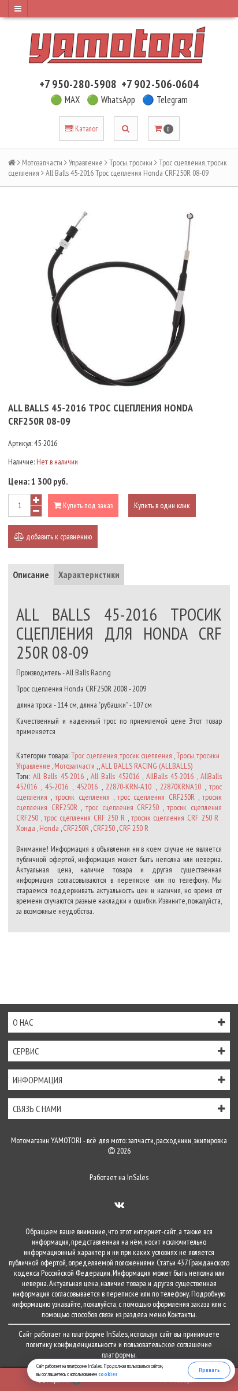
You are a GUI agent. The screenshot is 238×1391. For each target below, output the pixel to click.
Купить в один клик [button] (162, 505)
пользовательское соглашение (168, 1344)
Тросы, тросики (131, 162)
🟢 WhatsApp (111, 99)
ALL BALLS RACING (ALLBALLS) (146, 766)
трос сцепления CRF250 (122, 807)
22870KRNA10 (180, 786)
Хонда (25, 828)
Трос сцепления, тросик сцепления (121, 755)
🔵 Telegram (165, 99)
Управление (86, 162)
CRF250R (76, 828)
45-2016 (56, 786)
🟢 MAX (65, 99)
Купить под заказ (87, 505)
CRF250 (104, 828)
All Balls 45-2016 (58, 776)
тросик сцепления (82, 797)
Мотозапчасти (42, 162)
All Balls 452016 (115, 776)
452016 (87, 786)
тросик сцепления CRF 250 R (175, 817)
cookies (108, 1374)
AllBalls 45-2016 (170, 776)
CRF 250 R (133, 828)
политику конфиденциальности (71, 1344)
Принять (209, 1370)
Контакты (181, 1314)
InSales (137, 1177)
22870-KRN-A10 (128, 786)
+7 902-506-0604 (160, 84)
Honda (49, 828)
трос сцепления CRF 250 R (84, 817)
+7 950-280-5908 (78, 84)
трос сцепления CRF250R (155, 797)
